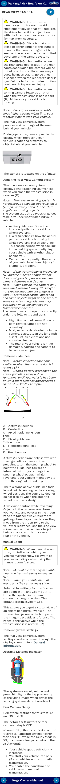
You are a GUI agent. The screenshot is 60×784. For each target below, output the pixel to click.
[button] (4, 3)
